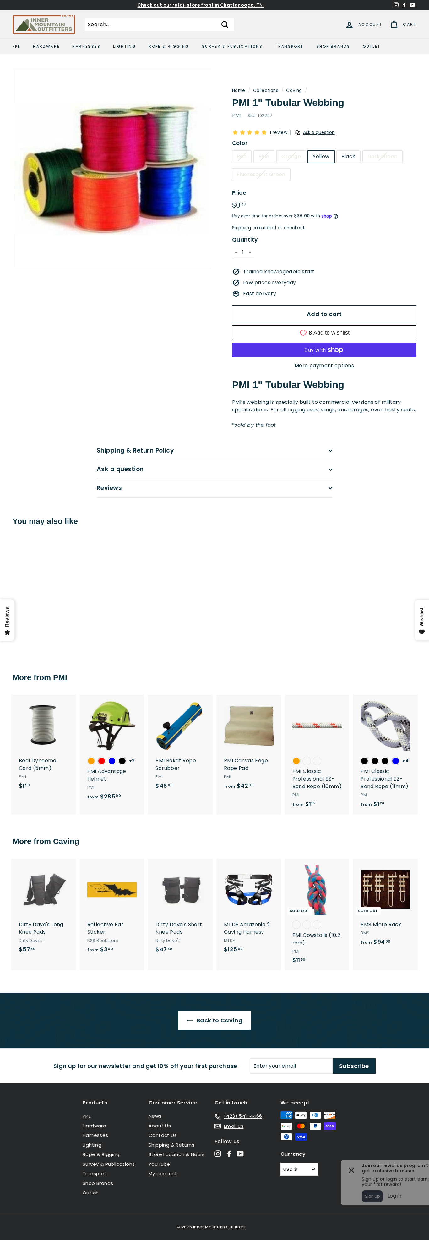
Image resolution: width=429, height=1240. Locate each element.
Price (239, 193)
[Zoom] (112, 169)
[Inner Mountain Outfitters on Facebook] (229, 1153)
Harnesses (86, 46)
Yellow (321, 156)
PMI (236, 115)
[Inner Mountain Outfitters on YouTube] (240, 1153)
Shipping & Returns (171, 1145)
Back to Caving (219, 1020)
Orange (291, 156)
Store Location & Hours (177, 1154)
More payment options (324, 365)
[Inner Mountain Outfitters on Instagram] (218, 1153)
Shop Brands (333, 46)
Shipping (241, 228)
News (155, 1116)
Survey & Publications (232, 46)
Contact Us (163, 1135)
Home (238, 90)
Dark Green (382, 156)
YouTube (159, 1164)
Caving (294, 90)
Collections (265, 90)
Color (239, 143)
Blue (263, 156)
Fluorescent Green (261, 174)
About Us (160, 1125)
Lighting (124, 46)
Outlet (371, 46)
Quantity (245, 239)
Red (242, 156)
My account (163, 1173)
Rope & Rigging (169, 46)
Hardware (46, 46)
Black (348, 156)
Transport (289, 46)
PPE (16, 46)
